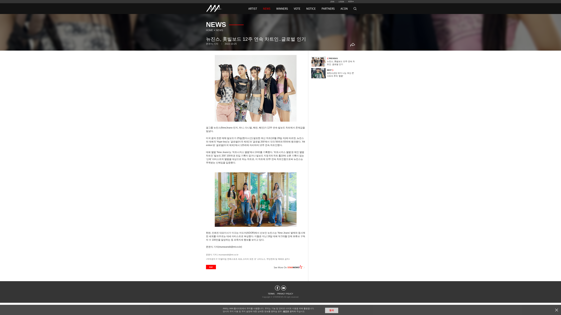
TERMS (271, 294)
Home (209, 30)
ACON (344, 8)
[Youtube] (283, 288)
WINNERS (282, 8)
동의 (331, 310)
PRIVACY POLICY (285, 294)
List (211, 267)
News (219, 30)
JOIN (332, 1)
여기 (285, 311)
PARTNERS (328, 8)
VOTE (297, 8)
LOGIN (341, 1)
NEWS (266, 8)
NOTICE (311, 8)
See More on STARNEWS (289, 267)
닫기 (556, 310)
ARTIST (252, 8)
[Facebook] (277, 288)
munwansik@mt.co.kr (228, 254)
